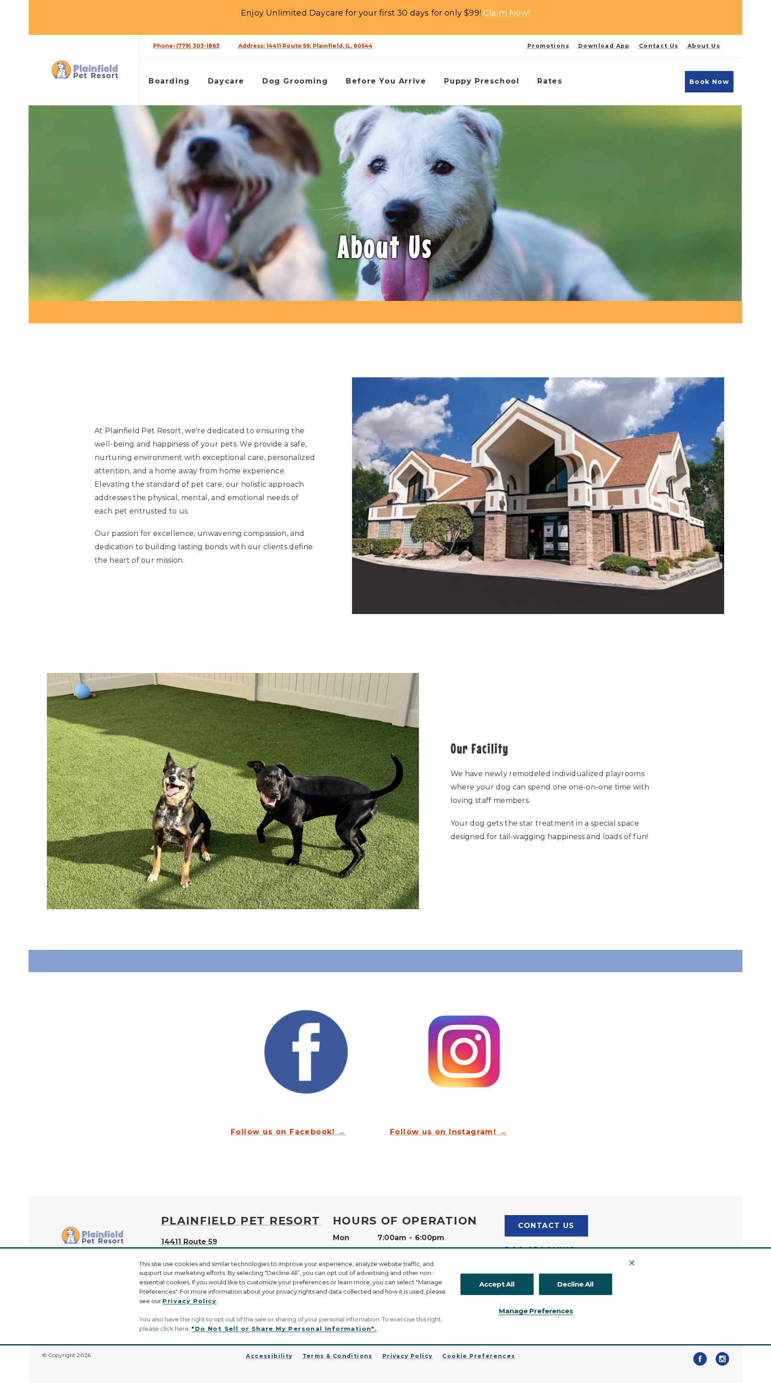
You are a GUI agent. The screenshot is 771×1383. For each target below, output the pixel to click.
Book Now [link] (709, 82)
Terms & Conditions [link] (338, 1356)
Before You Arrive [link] (386, 81)
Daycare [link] (226, 81)
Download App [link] (604, 46)
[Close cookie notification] (632, 1263)
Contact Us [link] (659, 46)
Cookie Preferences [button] (478, 1356)
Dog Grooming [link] (295, 81)
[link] (86, 70)
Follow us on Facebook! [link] (283, 1132)
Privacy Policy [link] (407, 1356)
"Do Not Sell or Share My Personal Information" (282, 1328)
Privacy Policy (189, 1300)
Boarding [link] (169, 81)
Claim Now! (506, 13)
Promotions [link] (548, 46)
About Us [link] (704, 46)
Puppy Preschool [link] (481, 81)
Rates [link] (549, 81)
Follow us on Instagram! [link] (443, 1132)
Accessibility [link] (269, 1356)
